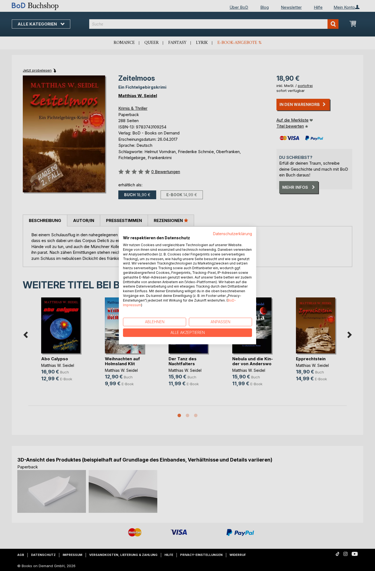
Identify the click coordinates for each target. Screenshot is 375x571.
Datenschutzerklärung (232, 233)
